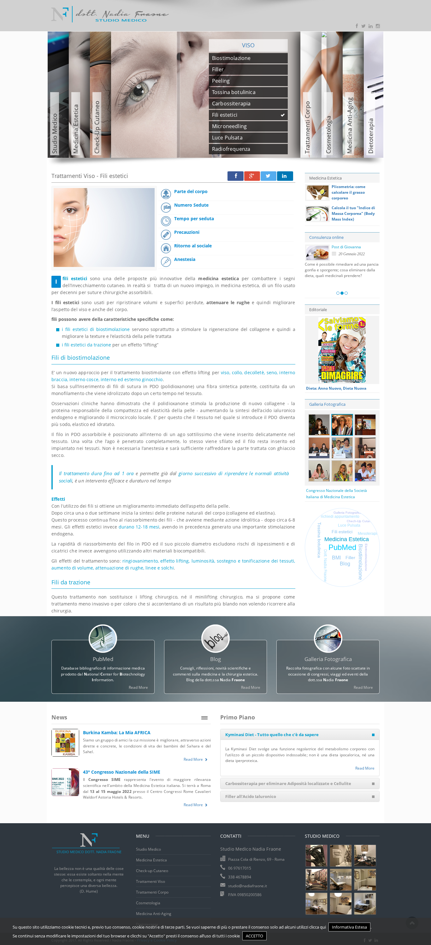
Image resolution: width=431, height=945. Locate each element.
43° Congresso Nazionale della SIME (121, 772)
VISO (248, 45)
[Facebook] (235, 176)
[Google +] (252, 176)
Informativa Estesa (349, 927)
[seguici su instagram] (378, 26)
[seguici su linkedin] (371, 26)
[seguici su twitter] (364, 26)
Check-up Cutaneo (152, 870)
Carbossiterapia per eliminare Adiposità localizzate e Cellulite (288, 783)
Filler (350, 557)
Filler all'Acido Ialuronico (250, 796)
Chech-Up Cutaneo (361, 521)
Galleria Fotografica (327, 404)
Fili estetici (342, 531)
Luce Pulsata (349, 525)
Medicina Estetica (346, 539)
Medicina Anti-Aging (153, 913)
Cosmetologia (148, 903)
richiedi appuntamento (340, 516)
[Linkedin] (285, 176)
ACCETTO (254, 936)
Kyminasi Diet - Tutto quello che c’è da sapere (272, 734)
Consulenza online (326, 237)
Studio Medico (148, 849)
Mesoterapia (368, 533)
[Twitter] (268, 176)
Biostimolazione (360, 562)
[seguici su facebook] (356, 26)
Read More (138, 687)
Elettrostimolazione (366, 557)
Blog (345, 563)
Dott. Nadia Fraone (325, 565)
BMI (336, 557)
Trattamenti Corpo (152, 892)
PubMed (342, 547)
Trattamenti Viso (150, 881)
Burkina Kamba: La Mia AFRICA (117, 732)
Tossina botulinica (319, 540)
